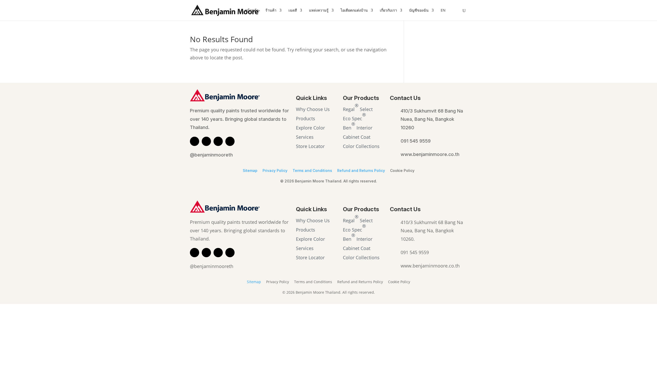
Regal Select (358, 107)
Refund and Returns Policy (361, 170)
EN (443, 10)
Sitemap (250, 170)
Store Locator (310, 146)
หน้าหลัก (251, 10)
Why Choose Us (313, 109)
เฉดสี (292, 10)
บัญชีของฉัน (419, 10)
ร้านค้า (270, 10)
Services (305, 137)
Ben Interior (357, 126)
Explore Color (310, 128)
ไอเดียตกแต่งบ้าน (354, 10)
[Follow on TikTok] (230, 141)
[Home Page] (225, 10)
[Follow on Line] (194, 141)
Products (305, 118)
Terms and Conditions (312, 170)
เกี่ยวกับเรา (388, 10)
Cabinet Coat (356, 137)
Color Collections (361, 146)
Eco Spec (354, 116)
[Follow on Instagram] (218, 141)
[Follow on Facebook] (206, 141)
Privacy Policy (275, 170)
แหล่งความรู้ (318, 10)
